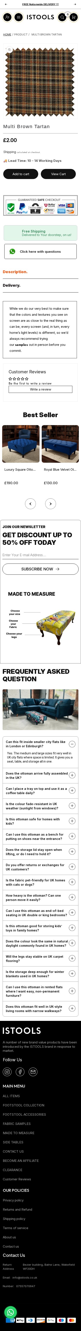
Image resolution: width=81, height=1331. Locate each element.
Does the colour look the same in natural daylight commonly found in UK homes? (37, 943)
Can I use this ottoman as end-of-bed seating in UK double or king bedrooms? (36, 913)
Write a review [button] (40, 389)
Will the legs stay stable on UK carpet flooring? (34, 959)
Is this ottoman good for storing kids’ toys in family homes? (34, 928)
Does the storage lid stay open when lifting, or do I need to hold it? (34, 852)
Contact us (11, 1246)
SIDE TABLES (13, 1142)
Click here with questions (40, 252)
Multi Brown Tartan (47, 34)
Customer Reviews (17, 1179)
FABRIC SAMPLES (17, 1124)
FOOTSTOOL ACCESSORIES (24, 1114)
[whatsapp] (10, 1312)
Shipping (9, 152)
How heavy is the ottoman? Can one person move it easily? (33, 898)
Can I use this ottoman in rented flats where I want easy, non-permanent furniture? (34, 991)
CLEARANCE (12, 1170)
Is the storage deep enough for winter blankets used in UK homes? (35, 974)
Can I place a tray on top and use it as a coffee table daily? (36, 791)
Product (21, 34)
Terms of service (15, 1228)
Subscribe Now (37, 569)
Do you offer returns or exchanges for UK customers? (35, 867)
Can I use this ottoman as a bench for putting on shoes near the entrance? (35, 837)
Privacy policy (13, 1200)
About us (9, 1237)
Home (7, 34)
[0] (62, 21)
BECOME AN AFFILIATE (21, 1161)
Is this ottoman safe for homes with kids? (33, 821)
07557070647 (25, 1286)
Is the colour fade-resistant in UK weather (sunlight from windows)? (32, 806)
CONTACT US (13, 1151)
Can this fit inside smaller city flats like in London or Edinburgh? (35, 744)
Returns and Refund (17, 1209)
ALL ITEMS (11, 1096)
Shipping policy (14, 1219)
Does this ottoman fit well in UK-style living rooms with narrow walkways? (34, 1009)
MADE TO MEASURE (18, 1133)
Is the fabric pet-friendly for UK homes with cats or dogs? (35, 882)
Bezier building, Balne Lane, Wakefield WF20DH (49, 1266)
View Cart (58, 174)
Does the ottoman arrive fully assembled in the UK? (37, 776)
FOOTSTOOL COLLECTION (23, 1105)
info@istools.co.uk (25, 1277)
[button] (51, 502)
